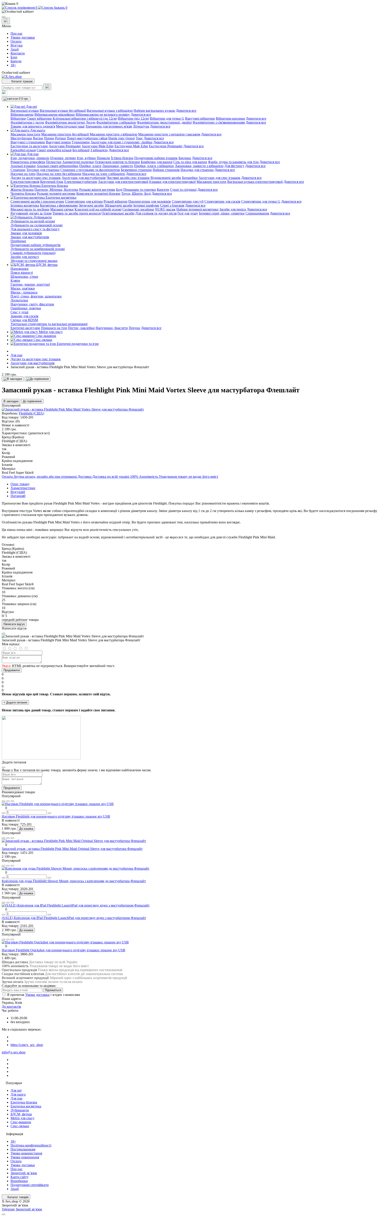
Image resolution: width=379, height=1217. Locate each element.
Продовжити (12, 670)
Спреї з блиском (172, 205)
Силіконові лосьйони (138, 209)
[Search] (47, 87)
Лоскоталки (19, 300)
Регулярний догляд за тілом (31, 213)
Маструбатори (21, 138)
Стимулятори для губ (188, 201)
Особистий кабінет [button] (16, 72)
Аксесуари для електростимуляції (123, 182)
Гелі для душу (187, 213)
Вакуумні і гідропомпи (28, 142)
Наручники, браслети (112, 328)
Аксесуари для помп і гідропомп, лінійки (121, 142)
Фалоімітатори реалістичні (65, 122)
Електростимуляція (25, 182)
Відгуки (17, 45)
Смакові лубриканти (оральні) (33, 253)
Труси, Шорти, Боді (136, 193)
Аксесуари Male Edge (98, 146)
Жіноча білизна (22, 189)
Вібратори (18, 118)
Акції (15, 49)
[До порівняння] (37, 379)
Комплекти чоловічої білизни (98, 193)
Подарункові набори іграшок (156, 158)
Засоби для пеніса (232, 209)
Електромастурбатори (80, 182)
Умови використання (26, 1153)
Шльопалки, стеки (24, 276)
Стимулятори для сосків (222, 201)
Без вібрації (80, 150)
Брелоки (185, 158)
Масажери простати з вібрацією (113, 134)
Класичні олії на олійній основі (98, 209)
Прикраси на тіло (54, 328)
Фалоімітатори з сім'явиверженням (219, 122)
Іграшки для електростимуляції (172, 182)
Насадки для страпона (197, 170)
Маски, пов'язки (23, 288)
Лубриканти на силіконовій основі (37, 225)
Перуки (134, 328)
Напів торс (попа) (121, 138)
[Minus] (3, 813)
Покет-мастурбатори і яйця (87, 138)
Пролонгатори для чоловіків (149, 201)
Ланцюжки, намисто (117, 166)
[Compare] (12, 801)
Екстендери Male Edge (131, 146)
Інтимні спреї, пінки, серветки (222, 213)
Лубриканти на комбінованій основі (38, 249)
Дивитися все (186, 110)
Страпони (18, 170)
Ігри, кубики (86, 158)
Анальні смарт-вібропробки (57, 166)
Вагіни (38, 138)
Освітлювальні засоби (118, 213)
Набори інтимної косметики (197, 209)
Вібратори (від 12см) (133, 118)
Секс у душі (19, 312)
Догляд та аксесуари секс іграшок (36, 178)
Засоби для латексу (25, 257)
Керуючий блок (51, 182)
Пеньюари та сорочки (139, 189)
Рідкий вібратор (115, 201)
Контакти (18, 53)
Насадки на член (23, 174)
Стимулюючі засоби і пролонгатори (37, 201)
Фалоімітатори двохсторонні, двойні (164, 122)
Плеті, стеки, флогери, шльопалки (36, 296)
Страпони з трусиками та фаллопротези (90, 170)
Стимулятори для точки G (260, 201)
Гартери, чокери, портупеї (30, 284)
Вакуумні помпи (58, 142)
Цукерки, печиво (63, 158)
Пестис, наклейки (81, 328)
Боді (119, 189)
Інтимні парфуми (146, 205)
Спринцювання (257, 213)
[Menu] (3, 16)
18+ (13, 65)
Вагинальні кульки (25, 110)
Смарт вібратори (39, 118)
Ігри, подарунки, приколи (30, 158)
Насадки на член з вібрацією (103, 174)
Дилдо (90, 122)
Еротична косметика (26, 1106)
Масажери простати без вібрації (65, 134)
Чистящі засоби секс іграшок (128, 178)
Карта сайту (20, 1177)
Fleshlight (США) (31, 413)
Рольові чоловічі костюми (56, 193)
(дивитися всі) (39, 433)
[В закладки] (13, 379)
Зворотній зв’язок (24, 1173)
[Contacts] (6, 21)
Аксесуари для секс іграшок (219, 178)
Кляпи (15, 280)
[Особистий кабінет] (189, 12)
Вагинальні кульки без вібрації (63, 110)
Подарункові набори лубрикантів (36, 245)
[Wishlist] (8, 801)
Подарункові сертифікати (30, 1185)
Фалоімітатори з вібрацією (116, 122)
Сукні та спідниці (183, 189)
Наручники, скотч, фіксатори (32, 304)
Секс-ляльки (20, 1126)
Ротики (60, 138)
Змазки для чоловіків (26, 233)
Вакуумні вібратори (200, 118)
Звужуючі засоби (91, 205)
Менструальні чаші (70, 126)
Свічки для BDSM (24, 320)
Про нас (17, 33)
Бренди (16, 61)
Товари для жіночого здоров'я (33, 126)
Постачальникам (23, 1149)
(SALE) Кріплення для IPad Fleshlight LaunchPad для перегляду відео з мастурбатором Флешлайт (74, 918)
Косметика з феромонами (59, 205)
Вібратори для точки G (167, 118)
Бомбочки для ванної (156, 162)
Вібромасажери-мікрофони (54, 114)
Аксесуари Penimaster (65, 146)
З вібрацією (99, 150)
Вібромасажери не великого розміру (103, 114)
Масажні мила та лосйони (30, 209)
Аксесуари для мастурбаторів (84, 178)
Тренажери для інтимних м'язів (108, 126)
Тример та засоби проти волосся (76, 213)
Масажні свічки (62, 209)
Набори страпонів (166, 170)
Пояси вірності (22, 272)
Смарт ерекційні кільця (54, 150)
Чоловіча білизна (23, 193)
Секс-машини (21, 1122)
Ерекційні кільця (23, 150)
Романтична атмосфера (28, 162)
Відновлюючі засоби (165, 178)
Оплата (16, 41)
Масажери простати (25, 134)
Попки (49, 138)
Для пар (16, 355)
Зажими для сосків (24, 316)
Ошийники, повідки (26, 308)
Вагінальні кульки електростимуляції (255, 182)
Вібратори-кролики (230, 118)
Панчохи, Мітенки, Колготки (56, 189)
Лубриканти (20, 1110)
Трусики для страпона (42, 170)
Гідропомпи (81, 142)
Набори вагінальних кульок (154, 110)
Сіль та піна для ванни (190, 162)
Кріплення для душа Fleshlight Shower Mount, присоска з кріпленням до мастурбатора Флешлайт (74, 881)
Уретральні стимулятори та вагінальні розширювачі (49, 324)
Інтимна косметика (25, 205)
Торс (139, 138)
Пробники (18, 241)
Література (141, 126)
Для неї (16, 1090)
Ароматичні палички (78, 162)
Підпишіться (53, 990)
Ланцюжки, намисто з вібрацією (199, 166)
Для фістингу (234, 166)
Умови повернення (25, 1157)
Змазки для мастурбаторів (30, 237)
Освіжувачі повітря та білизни (117, 162)
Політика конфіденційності (31, 1145)
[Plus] (49, 813)
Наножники (20, 268)
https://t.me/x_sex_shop (27, 1045)
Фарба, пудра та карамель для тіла (233, 162)
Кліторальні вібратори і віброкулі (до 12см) (85, 118)
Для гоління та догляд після (156, 213)
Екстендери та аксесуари (29, 146)
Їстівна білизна (122, 158)
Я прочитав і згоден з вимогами (43, 995)
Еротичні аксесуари (25, 328)
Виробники (19, 1181)
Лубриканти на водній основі (33, 221)
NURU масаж (165, 209)
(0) (18, 421)
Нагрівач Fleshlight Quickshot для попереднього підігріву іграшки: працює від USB (63, 950)
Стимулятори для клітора (84, 201)
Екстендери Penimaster (165, 146)
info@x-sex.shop (13, 1052)
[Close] (3, 633)
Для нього (18, 1094)
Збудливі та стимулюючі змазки (34, 261)
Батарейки (190, 178)
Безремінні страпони (136, 170)
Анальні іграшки (23, 166)
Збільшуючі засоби (118, 205)
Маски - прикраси (24, 292)
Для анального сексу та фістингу (35, 229)
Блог (14, 57)
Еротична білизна (24, 1102)
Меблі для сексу (22, 1118)
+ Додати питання (15, 702)
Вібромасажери (22, 114)
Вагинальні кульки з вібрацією (110, 110)
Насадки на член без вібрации (58, 174)
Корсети (163, 189)
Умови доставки (23, 37)
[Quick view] (3, 801)
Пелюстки (53, 162)
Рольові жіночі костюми (97, 189)
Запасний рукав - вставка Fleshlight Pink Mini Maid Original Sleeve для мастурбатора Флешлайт (72, 849)
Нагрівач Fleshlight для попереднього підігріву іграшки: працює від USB (56, 816)
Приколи (103, 158)
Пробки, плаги (90, 166)
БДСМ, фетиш (21, 1114)
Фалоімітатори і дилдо (27, 122)
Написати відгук (14, 624)
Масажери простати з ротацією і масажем (169, 134)
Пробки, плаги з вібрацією (154, 166)
